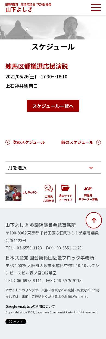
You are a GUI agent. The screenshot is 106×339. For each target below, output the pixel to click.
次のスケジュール (29, 142)
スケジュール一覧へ (53, 106)
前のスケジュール (77, 142)
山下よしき (19, 9)
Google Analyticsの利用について (30, 306)
